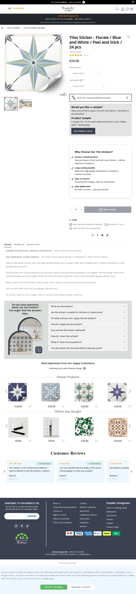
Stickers (109, 523)
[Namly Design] (68, 9)
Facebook (97, 235)
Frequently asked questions (65, 507)
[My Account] (122, 9)
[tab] (7, 244)
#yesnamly (84, 511)
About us (57, 503)
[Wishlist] (127, 9)
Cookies (83, 503)
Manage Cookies (81, 587)
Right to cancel (59, 515)
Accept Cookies (54, 587)
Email (102, 235)
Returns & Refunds (61, 518)
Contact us (57, 511)
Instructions (85, 518)
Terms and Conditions (62, 522)
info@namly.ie (85, 554)
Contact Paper (112, 527)
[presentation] (4, 471)
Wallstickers (111, 511)
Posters (109, 519)
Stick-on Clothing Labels (116, 508)
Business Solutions (88, 507)
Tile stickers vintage (34, 28)
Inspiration (84, 522)
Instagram (92, 235)
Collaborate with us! (88, 515)
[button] (28, 9)
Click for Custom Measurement (93, 97)
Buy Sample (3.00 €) (83, 131)
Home (2, 28)
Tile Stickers (13, 28)
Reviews (83, 526)
